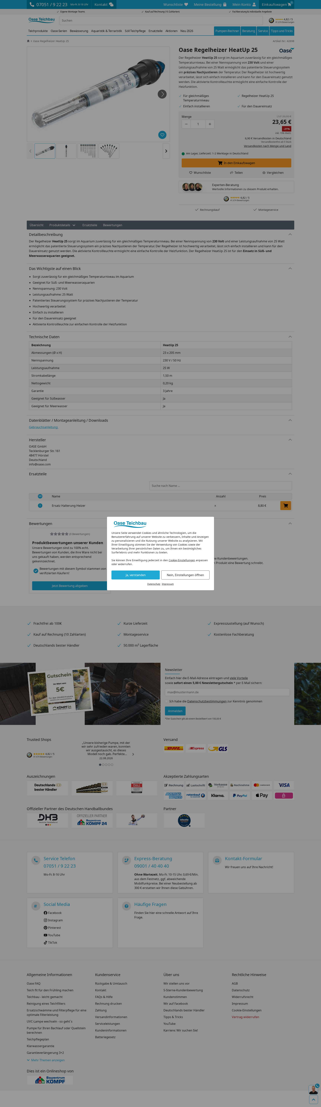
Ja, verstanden (136, 575)
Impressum (168, 584)
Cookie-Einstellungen (182, 560)
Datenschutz (153, 584)
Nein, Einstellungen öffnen (185, 575)
